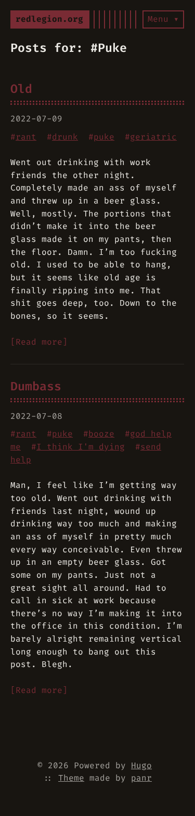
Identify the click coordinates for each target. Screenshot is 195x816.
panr (141, 777)
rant (26, 136)
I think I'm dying (80, 446)
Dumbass (35, 386)
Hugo (141, 765)
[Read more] (39, 341)
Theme (71, 777)
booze (101, 433)
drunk (65, 136)
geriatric (153, 136)
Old (21, 89)
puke (104, 136)
